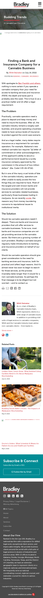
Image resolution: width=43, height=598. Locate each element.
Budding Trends (15, 17)
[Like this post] (15, 288)
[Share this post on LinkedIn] (19, 288)
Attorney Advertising (11, 504)
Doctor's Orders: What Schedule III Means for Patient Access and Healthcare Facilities (20, 444)
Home (5, 513)
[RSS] (22, 496)
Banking (16, 76)
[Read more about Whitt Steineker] (3, 335)
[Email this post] (7, 288)
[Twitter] (9, 496)
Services (6, 522)
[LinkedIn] (13, 496)
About (5, 518)
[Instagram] (4, 496)
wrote (28, 198)
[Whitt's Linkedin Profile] (7, 335)
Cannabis (25, 76)
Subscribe (7, 526)
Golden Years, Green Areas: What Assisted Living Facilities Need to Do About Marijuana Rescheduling (21, 373)
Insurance (34, 76)
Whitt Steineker (15, 73)
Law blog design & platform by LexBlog (20, 594)
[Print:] (3, 288)
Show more (7, 330)
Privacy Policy (8, 501)
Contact (6, 530)
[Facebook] (17, 496)
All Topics (9, 509)
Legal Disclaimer (22, 501)
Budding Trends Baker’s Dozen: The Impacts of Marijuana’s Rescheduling (21, 409)
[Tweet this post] (11, 288)
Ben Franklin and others (29, 83)
